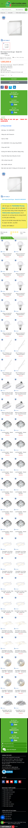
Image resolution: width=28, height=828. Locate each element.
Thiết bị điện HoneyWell (8, 806)
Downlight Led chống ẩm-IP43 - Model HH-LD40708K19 (20, 553)
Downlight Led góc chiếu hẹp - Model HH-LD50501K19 (7, 612)
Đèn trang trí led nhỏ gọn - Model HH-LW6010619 (14, 199)
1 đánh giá (7, 55)
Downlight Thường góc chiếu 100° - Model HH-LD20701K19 (7, 672)
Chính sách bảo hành (7, 814)
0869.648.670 (14, 102)
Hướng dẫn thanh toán (9, 743)
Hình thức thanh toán (7, 812)
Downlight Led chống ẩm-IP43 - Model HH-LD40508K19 (20, 573)
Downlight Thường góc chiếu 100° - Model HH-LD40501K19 (20, 692)
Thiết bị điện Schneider (8, 790)
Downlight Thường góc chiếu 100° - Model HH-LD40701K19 (20, 672)
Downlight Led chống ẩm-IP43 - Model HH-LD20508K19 (7, 573)
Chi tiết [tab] (3, 117)
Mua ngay (14, 79)
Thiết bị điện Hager (7, 796)
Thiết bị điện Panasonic (8, 794)
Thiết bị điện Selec (7, 798)
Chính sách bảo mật (7, 818)
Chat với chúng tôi (11, 749)
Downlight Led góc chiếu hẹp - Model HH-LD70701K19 (21, 592)
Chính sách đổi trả (7, 816)
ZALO (3, 817)
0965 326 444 (15, 767)
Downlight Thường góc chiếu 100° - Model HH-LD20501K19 (7, 692)
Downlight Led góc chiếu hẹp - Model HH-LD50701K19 (7, 592)
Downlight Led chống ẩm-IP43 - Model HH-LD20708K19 (7, 553)
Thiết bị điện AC (6, 800)
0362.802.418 (14, 110)
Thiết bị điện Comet (7, 802)
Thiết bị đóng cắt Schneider (9, 792)
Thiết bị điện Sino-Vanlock (8, 804)
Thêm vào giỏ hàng (14, 82)
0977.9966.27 (14, 94)
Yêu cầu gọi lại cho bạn (9, 746)
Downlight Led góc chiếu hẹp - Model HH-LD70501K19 (21, 612)
